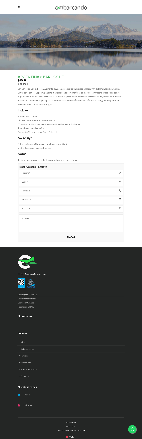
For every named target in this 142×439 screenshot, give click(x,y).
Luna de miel (26, 362)
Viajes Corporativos (29, 369)
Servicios (24, 356)
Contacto (25, 376)
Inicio (23, 342)
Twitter (26, 394)
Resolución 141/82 (26, 307)
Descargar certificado (27, 298)
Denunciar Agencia (26, 303)
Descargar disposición (27, 294)
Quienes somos (27, 349)
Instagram (27, 405)
